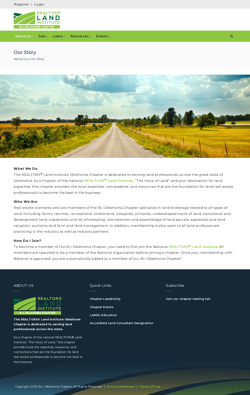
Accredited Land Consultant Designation (121, 323)
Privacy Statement (121, 386)
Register (21, 4)
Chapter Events (101, 307)
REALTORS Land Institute (108, 181)
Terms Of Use (150, 386)
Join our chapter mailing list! (188, 299)
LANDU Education (103, 315)
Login (39, 4)
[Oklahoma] (37, 20)
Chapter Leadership (105, 299)
